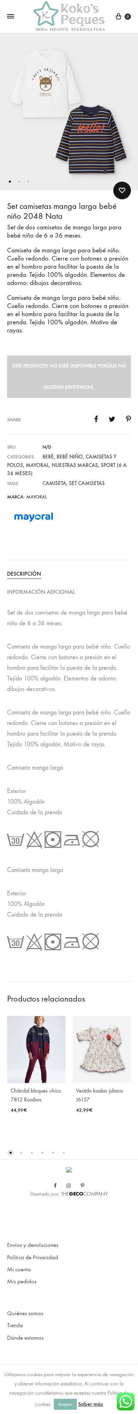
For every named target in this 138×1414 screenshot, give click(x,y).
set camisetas (87, 483)
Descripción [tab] (24, 573)
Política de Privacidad (32, 1257)
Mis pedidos (21, 1281)
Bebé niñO (70, 457)
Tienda (15, 1325)
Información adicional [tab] (41, 591)
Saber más (90, 1404)
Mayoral (37, 465)
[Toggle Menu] (10, 17)
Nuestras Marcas (75, 465)
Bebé (48, 457)
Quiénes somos (25, 1313)
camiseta (54, 483)
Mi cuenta (19, 1269)
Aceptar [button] (65, 1404)
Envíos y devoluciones (32, 1245)
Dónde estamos (25, 1337)
